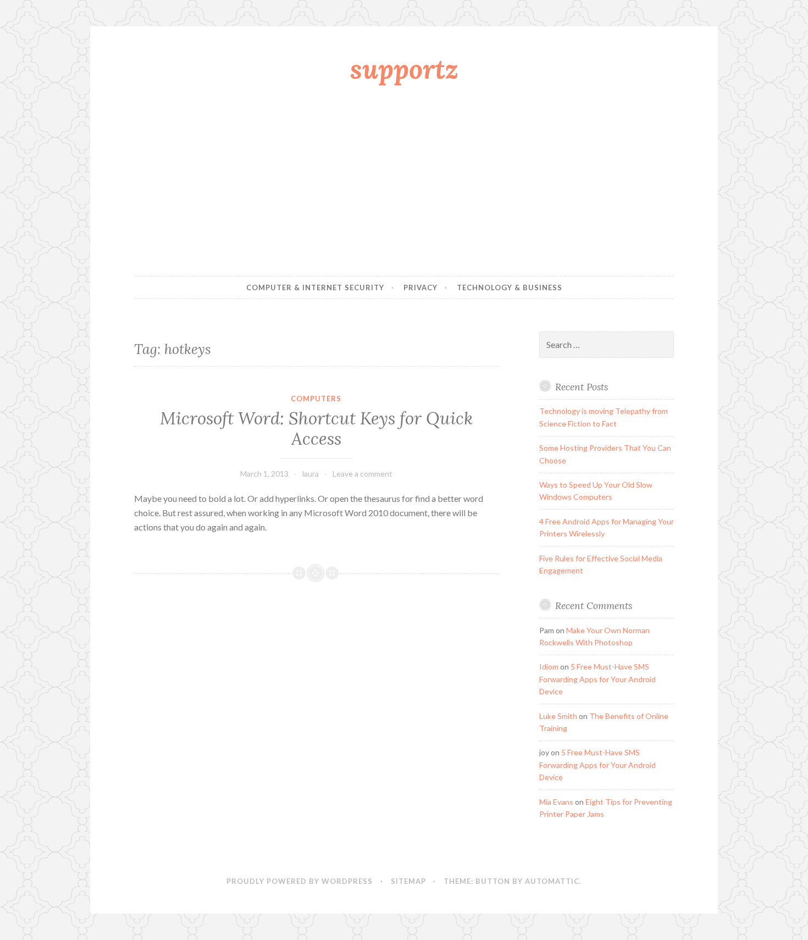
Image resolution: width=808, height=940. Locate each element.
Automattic (552, 881)
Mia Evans (556, 801)
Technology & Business (509, 287)
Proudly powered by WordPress (299, 881)
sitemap (408, 881)
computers (316, 398)
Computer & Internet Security (315, 287)
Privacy (420, 287)
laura (310, 473)
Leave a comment (362, 473)
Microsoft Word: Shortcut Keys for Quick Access (316, 428)
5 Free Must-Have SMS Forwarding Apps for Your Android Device (597, 679)
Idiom (548, 666)
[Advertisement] (404, 183)
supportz (404, 69)
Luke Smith (558, 716)
